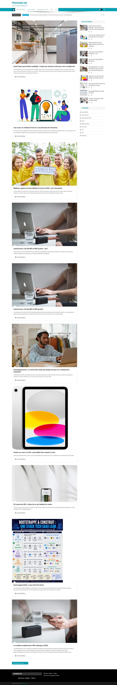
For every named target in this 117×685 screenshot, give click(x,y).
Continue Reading (21, 76)
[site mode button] (100, 9)
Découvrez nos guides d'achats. (52, 675)
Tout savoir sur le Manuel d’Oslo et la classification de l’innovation (43, 15)
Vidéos (33, 678)
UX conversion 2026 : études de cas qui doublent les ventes (33, 504)
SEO (52, 9)
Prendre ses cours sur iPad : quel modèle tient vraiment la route (34, 452)
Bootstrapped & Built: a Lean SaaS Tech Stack (29, 585)
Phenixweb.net (19, 2)
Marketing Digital (20, 9)
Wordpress (84, 135)
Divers (24, 14)
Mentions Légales (24, 678)
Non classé (84, 126)
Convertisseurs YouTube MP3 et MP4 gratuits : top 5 (31, 249)
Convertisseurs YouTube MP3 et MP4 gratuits (28, 309)
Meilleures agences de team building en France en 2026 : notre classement (38, 188)
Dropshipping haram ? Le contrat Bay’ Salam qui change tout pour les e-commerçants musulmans (96, 68)
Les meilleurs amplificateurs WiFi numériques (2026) (31, 645)
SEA (56, 9)
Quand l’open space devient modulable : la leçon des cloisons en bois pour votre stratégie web (44, 66)
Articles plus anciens (19, 663)
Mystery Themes (24, 683)
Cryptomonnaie (85, 115)
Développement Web (42, 9)
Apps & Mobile (31, 9)
